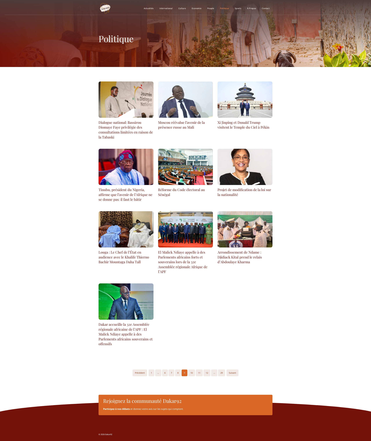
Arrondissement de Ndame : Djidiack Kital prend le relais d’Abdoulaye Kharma (240, 257)
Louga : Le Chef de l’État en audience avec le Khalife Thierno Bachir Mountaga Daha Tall (124, 257)
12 (207, 372)
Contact (266, 8)
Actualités (149, 8)
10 (191, 372)
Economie (196, 8)
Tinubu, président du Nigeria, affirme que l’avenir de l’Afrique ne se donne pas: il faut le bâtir (125, 194)
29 (221, 372)
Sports (238, 8)
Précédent (140, 372)
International (166, 8)
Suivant (232, 372)
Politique (224, 8)
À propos (251, 8)
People (210, 8)
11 (199, 372)
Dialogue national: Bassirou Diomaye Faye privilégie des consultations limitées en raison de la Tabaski (126, 129)
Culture (182, 8)
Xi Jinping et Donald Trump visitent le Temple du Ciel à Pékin (243, 125)
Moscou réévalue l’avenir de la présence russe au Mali (181, 125)
